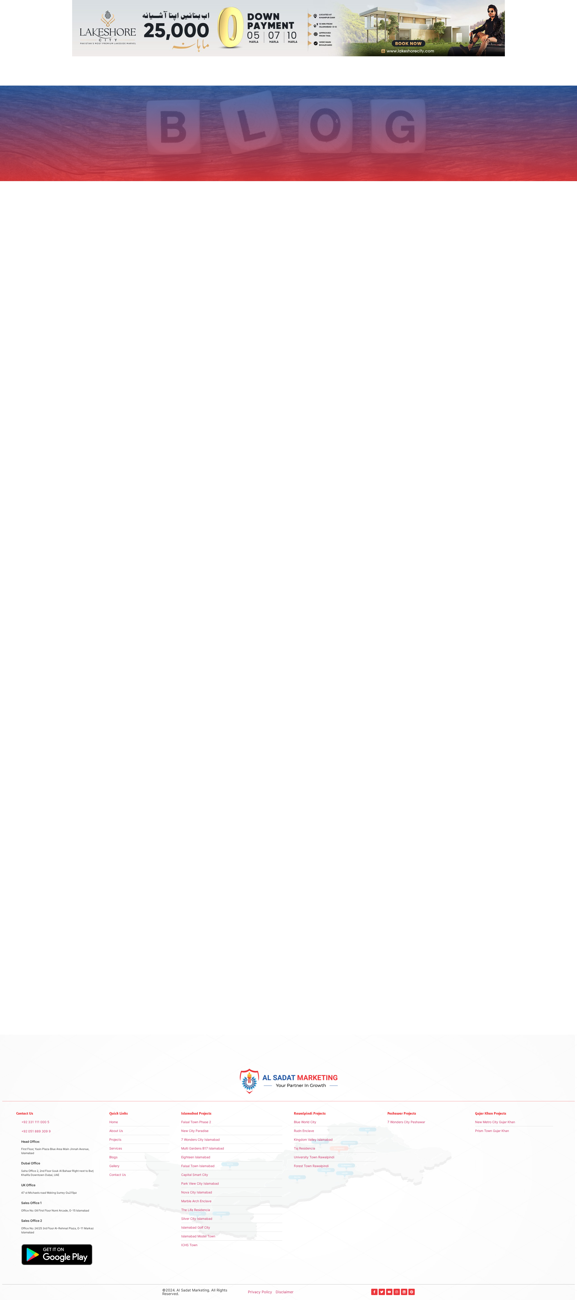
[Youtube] (389, 1292)
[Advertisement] (378, 249)
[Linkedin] (404, 1292)
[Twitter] (382, 1292)
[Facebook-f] (374, 1292)
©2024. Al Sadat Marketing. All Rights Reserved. (194, 1292)
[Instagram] (397, 1292)
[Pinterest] (411, 1292)
